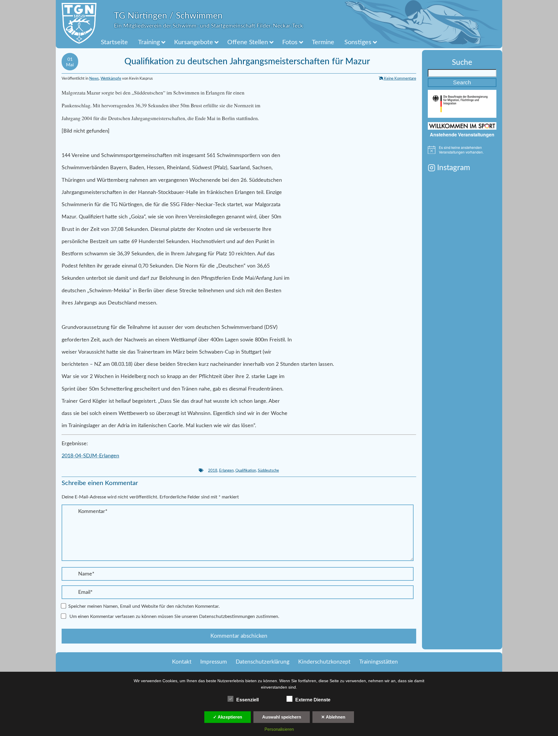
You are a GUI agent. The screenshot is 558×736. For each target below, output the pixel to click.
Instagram (453, 168)
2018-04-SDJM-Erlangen (90, 455)
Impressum (213, 662)
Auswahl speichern (281, 716)
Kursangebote (193, 42)
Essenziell (247, 699)
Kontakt (182, 662)
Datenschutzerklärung (262, 662)
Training (149, 42)
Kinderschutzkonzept (324, 662)
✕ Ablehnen (333, 716)
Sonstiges (357, 42)
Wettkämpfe (111, 78)
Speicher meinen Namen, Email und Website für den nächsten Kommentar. (144, 606)
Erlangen (226, 470)
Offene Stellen (247, 42)
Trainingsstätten (378, 662)
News (94, 78)
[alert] (462, 150)
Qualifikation (245, 470)
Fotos (290, 42)
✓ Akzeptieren (227, 716)
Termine (323, 42)
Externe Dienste (312, 699)
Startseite (114, 42)
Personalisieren (279, 729)
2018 (212, 470)
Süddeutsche (268, 470)
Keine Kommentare (400, 78)
